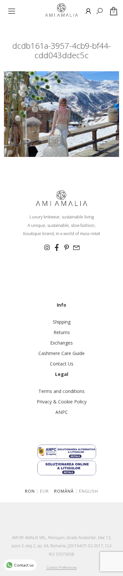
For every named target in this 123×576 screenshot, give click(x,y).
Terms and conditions (61, 391)
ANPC (61, 412)
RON (30, 491)
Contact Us (61, 364)
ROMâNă (64, 491)
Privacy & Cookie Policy (62, 401)
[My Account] (88, 11)
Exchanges (61, 343)
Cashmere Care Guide (61, 353)
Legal (61, 374)
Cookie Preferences (61, 567)
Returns (61, 332)
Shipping (62, 322)
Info (61, 305)
